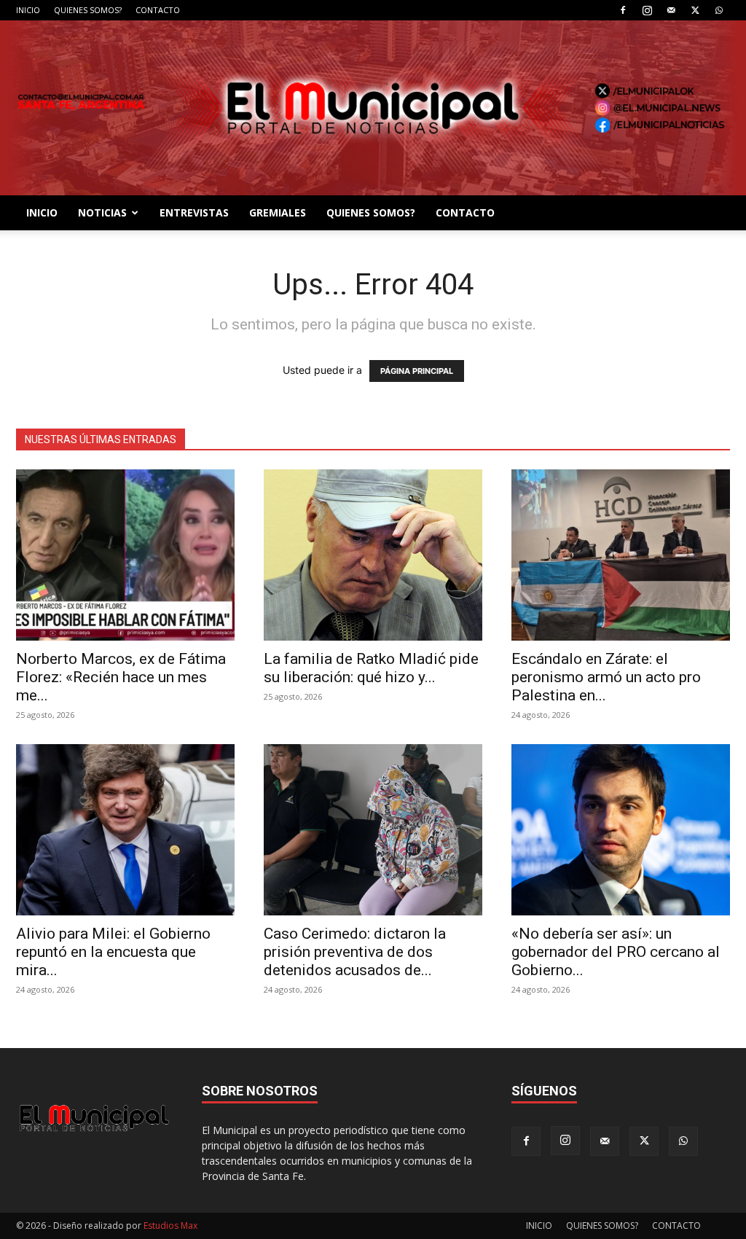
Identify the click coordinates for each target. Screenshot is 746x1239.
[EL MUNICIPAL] (373, 107)
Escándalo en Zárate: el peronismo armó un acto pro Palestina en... (606, 677)
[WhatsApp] (719, 10)
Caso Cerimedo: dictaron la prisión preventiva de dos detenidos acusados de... (355, 952)
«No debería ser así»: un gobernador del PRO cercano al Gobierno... (615, 952)
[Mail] (671, 10)
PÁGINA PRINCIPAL (416, 371)
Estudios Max (170, 1225)
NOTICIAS (102, 212)
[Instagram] (647, 10)
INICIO (28, 9)
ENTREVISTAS (194, 212)
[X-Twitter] (695, 10)
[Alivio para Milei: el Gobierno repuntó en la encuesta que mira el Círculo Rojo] (125, 829)
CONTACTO (158, 9)
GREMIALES (277, 212)
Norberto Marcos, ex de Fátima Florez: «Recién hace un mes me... (121, 677)
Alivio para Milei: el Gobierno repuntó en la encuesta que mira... (113, 952)
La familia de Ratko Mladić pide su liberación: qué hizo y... (371, 668)
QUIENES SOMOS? (88, 9)
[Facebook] (623, 10)
